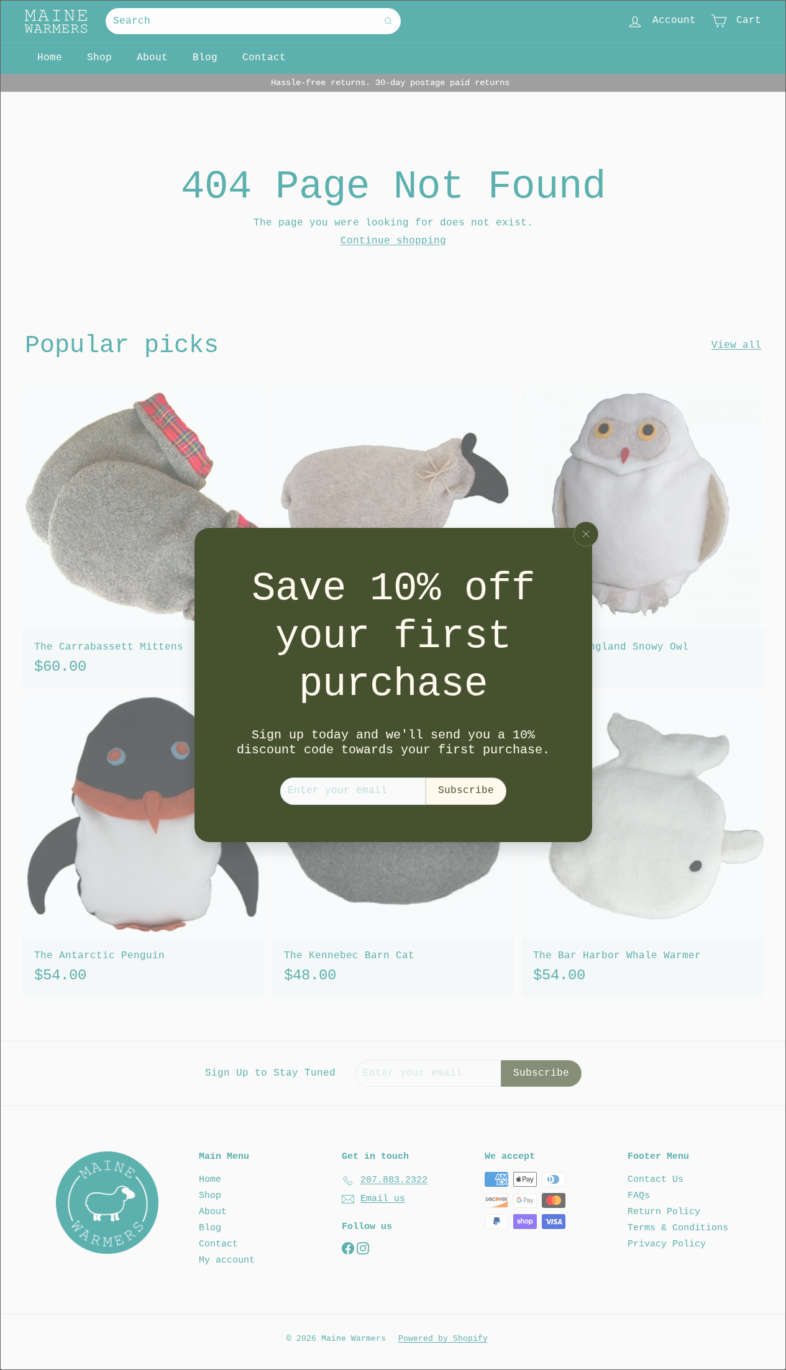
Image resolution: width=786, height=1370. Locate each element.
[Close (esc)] (586, 534)
